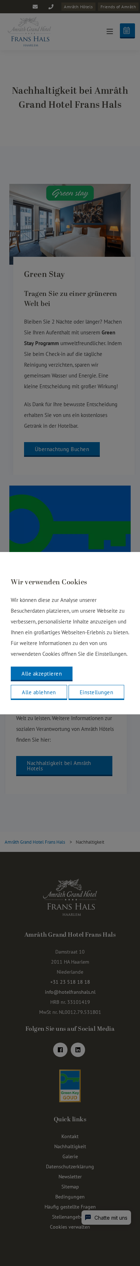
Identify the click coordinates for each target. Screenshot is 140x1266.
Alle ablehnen (39, 692)
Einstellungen (96, 692)
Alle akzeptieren (42, 673)
